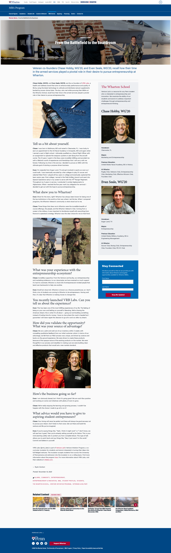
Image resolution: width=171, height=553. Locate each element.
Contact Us (80, 14)
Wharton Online (75, 2)
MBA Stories (52, 14)
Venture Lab (60, 448)
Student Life (31, 14)
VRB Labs (85, 83)
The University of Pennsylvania (55, 548)
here (56, 457)
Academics (23, 14)
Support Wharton (60, 543)
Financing (66, 14)
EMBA (58, 2)
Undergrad (40, 2)
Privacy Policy (77, 548)
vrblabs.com (48, 460)
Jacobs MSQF (48, 2)
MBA (54, 2)
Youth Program (33, 2)
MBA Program (68, 548)
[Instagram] (45, 544)
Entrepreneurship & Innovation (45, 481)
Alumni (37, 477)
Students (80, 481)
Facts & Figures (13, 14)
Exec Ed (67, 2)
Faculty (26, 2)
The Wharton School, (41, 548)
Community (45, 477)
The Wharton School (41, 484)
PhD (63, 2)
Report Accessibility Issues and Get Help (92, 548)
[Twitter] (33, 544)
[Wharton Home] (14, 2)
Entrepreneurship (58, 477)
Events (73, 14)
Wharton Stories (13, 18)
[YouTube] (41, 544)
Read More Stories (55, 494)
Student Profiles (68, 481)
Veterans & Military (80, 484)
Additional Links (37, 532)
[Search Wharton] (160, 2)
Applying (59, 14)
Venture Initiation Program (60, 484)
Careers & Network (41, 14)
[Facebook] (37, 544)
